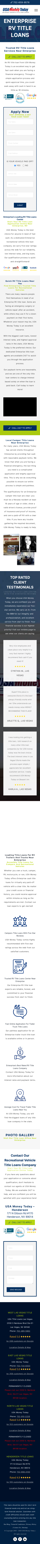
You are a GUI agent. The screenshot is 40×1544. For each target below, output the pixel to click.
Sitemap (25, 1527)
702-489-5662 (23, 1331)
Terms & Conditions (18, 1524)
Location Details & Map (20, 1347)
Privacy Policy (31, 1524)
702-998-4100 (23, 1472)
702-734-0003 (23, 1366)
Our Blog (7, 1524)
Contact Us (17, 1527)
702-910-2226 (23, 1416)
